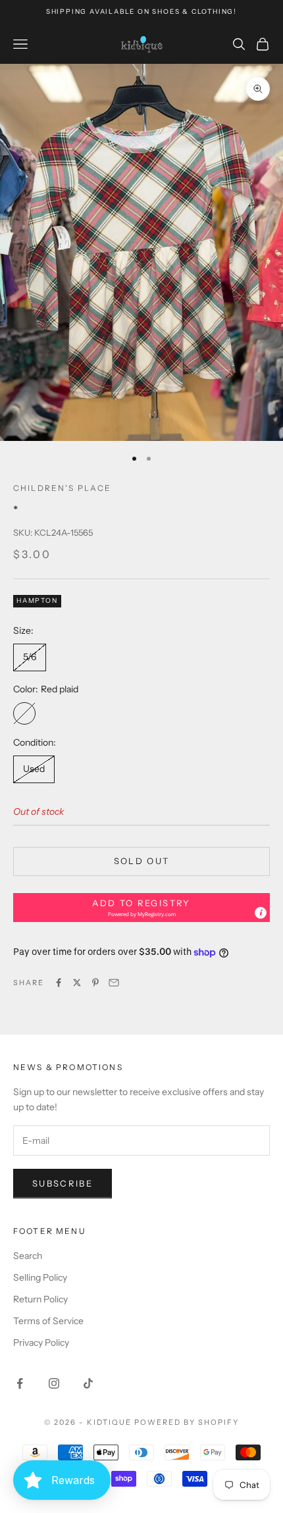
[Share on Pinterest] (95, 982)
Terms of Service (48, 1321)
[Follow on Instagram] (54, 1383)
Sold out (142, 861)
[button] (141, 907)
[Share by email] (114, 982)
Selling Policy (40, 1277)
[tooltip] (261, 913)
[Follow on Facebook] (19, 1383)
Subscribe (62, 1183)
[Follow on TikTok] (88, 1383)
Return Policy (40, 1299)
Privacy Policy (41, 1342)
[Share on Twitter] (77, 982)
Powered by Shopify (186, 1422)
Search (27, 1256)
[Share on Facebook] (58, 982)
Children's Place (62, 488)
